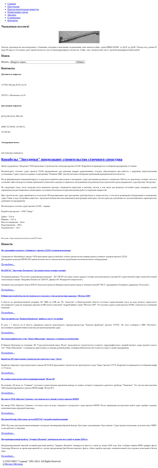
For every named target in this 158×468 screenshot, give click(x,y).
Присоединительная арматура (23, 9)
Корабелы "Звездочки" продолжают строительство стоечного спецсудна (61, 159)
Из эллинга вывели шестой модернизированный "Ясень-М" (28, 379)
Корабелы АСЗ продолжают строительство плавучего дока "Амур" (31, 359)
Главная (11, 3)
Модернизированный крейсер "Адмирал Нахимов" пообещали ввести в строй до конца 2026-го (44, 439)
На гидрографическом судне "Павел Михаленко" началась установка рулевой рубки (40, 339)
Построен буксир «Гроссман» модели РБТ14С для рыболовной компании (34, 419)
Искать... (5, 62)
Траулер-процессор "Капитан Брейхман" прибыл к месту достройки (32, 318)
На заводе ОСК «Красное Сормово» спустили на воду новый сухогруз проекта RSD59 (40, 399)
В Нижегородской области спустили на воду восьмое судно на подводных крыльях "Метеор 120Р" (46, 296)
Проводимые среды (17, 12)
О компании (13, 17)
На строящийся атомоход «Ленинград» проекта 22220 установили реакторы (36, 250)
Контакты (12, 20)
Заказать (11, 15)
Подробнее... (8, 264)
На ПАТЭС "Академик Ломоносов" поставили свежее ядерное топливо (33, 270)
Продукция (13, 6)
